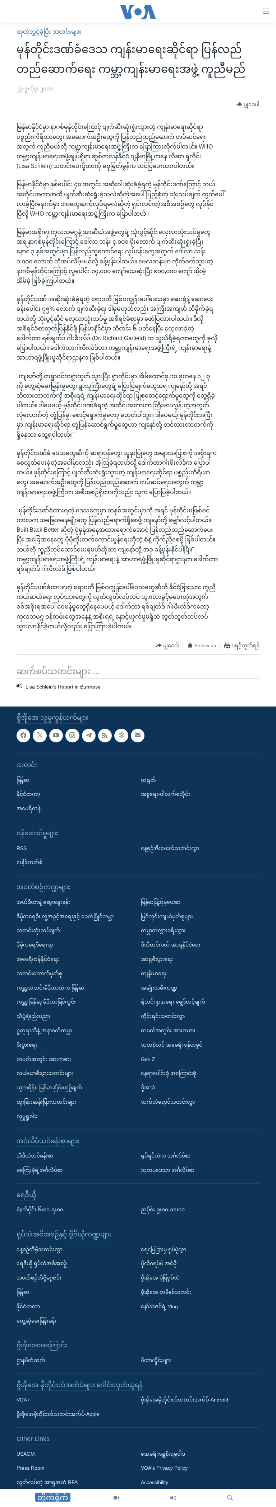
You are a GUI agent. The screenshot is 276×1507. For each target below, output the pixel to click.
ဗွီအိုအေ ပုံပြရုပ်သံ (160, 1278)
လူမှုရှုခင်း (27, 1116)
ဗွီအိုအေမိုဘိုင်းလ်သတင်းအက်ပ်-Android (184, 1400)
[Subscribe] (137, 735)
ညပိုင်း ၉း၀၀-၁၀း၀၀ (163, 1209)
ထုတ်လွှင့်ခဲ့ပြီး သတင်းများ (49, 32)
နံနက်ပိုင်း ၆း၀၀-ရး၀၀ (40, 1209)
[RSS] (105, 735)
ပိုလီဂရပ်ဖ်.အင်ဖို (158, 1263)
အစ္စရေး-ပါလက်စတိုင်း (165, 794)
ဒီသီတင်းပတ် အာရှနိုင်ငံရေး (171, 945)
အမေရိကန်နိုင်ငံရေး (38, 959)
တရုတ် (148, 780)
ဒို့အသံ (148, 1087)
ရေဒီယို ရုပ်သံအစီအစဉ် (42, 1263)
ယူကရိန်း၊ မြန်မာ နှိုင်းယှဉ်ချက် (49, 1087)
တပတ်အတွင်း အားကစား (44, 1059)
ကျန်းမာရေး (154, 973)
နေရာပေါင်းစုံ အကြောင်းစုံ (168, 1073)
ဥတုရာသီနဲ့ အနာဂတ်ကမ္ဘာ (44, 1030)
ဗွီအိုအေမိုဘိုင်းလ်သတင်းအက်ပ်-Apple (58, 1414)
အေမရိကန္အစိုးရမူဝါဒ (163, 1453)
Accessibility (154, 1482)
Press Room (31, 1468)
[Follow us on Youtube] (56, 735)
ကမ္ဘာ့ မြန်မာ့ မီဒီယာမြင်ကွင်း (46, 1002)
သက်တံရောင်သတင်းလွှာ (168, 1102)
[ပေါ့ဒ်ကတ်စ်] (121, 735)
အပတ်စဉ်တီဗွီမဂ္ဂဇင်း (39, 1278)
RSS (22, 848)
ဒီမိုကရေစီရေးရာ (35, 945)
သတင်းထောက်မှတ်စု (39, 973)
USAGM (26, 1453)
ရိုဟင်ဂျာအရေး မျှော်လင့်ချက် (173, 1002)
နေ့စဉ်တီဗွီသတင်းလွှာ (40, 1249)
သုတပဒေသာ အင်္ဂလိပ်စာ (167, 1170)
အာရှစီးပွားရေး (157, 959)
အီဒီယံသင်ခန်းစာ (35, 1156)
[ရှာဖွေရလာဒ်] (230, 1498)
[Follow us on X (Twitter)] (39, 735)
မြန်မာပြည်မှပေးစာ (160, 902)
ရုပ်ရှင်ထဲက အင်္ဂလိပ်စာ (165, 1156)
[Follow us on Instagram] (72, 735)
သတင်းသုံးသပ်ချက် (38, 930)
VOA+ (23, 1400)
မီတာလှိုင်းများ (156, 1360)
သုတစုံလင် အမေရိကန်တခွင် (171, 1045)
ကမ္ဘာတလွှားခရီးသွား (163, 930)
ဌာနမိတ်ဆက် (31, 1360)
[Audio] (173, 1498)
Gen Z (148, 1059)
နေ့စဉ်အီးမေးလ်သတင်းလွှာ (170, 848)
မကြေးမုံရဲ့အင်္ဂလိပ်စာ (40, 1170)
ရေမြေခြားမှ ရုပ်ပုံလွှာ (163, 1249)
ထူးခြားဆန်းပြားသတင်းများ (46, 1102)
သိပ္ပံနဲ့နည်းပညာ (33, 1016)
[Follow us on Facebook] (23, 735)
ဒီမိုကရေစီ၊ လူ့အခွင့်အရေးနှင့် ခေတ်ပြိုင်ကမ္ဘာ (65, 916)
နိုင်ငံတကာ (28, 794)
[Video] (116, 1498)
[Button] (247, 104)
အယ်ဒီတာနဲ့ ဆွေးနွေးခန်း (43, 902)
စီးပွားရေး (27, 1045)
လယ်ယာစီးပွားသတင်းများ (45, 1073)
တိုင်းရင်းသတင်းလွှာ (163, 1016)
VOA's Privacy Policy (164, 1468)
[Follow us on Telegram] (89, 735)
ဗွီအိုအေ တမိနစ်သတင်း (166, 1292)
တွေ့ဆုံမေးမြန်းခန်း (36, 1321)
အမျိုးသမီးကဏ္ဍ (159, 987)
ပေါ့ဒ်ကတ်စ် (29, 862)
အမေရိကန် (29, 808)
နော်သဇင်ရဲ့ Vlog (159, 1306)
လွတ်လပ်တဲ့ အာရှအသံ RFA (47, 1482)
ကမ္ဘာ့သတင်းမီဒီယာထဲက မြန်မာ (50, 987)
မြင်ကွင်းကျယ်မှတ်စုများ (167, 916)
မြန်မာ (23, 780)
